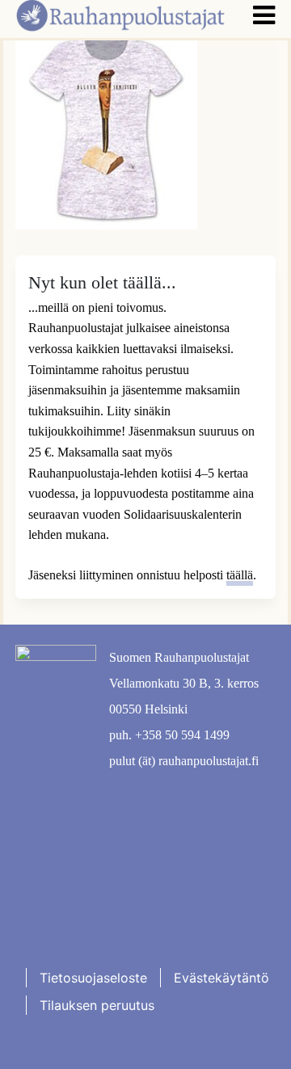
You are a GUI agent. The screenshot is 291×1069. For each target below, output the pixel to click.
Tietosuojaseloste (93, 978)
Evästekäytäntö (221, 978)
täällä (239, 575)
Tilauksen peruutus (97, 1005)
